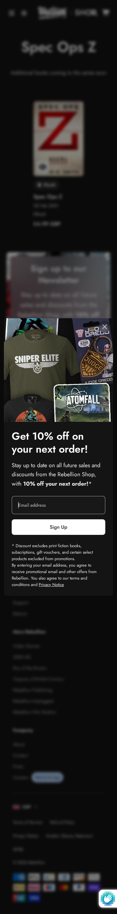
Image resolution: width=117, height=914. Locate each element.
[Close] (104, 327)
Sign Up (58, 527)
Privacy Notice (51, 584)
